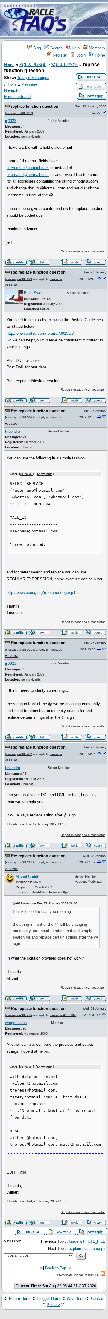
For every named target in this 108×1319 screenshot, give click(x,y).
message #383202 (19, 754)
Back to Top (55, 1268)
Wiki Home (76, 1298)
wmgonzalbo (16, 1023)
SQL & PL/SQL (32, 65)
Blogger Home (49, 1298)
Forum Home (20, 1298)
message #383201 (19, 649)
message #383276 (19, 1015)
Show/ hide (44, 474)
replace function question (34, 106)
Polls (12, 84)
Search (56, 48)
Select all (26, 474)
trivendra (12, 431)
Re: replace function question (38, 272)
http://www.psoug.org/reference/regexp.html (44, 592)
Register (59, 55)
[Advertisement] (89, 20)
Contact (97, 1298)
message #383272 (19, 862)
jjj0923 (10, 121)
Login (80, 55)
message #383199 (19, 279)
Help (75, 48)
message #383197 (19, 113)
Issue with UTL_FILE (87, 1241)
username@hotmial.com (28, 168)
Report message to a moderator (83, 251)
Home (99, 55)
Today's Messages (33, 77)
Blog (36, 48)
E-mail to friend (17, 97)
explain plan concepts (88, 1248)
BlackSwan (33, 293)
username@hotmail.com (28, 174)
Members (96, 48)
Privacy (53, 1305)
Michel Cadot (27, 876)
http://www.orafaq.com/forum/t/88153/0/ (41, 333)
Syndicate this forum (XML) (77, 1274)
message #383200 (19, 417)
